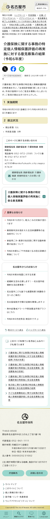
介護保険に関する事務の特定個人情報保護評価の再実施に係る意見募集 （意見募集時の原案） (26, 368)
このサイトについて (14, 488)
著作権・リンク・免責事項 (16, 497)
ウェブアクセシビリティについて (20, 501)
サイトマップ (11, 484)
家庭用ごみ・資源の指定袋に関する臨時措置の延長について (26, 242)
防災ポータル (41, 8)
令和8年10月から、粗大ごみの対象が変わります (26, 222)
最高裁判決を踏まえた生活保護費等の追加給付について (26, 232)
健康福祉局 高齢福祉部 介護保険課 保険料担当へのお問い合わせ (26, 176)
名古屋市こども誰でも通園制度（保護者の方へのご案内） (26, 293)
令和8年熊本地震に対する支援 (21, 275)
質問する (31, 516)
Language (44, 516)
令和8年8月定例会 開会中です (21, 319)
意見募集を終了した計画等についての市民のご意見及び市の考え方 (25, 21)
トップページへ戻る (37, 330)
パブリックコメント (27, 18)
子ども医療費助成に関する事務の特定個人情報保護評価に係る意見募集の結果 (26, 396)
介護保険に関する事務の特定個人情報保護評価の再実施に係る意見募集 (24, 28)
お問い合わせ (36, 473)
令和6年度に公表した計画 (20, 25)
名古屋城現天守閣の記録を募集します (24, 302)
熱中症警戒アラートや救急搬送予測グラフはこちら (26, 310)
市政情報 (32, 15)
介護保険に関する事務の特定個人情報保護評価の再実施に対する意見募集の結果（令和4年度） (26, 356)
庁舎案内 (13, 473)
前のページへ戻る (15, 330)
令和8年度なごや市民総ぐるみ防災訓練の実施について (26, 252)
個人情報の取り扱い (14, 493)
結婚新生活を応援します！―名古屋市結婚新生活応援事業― (25, 283)
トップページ (20, 15)
